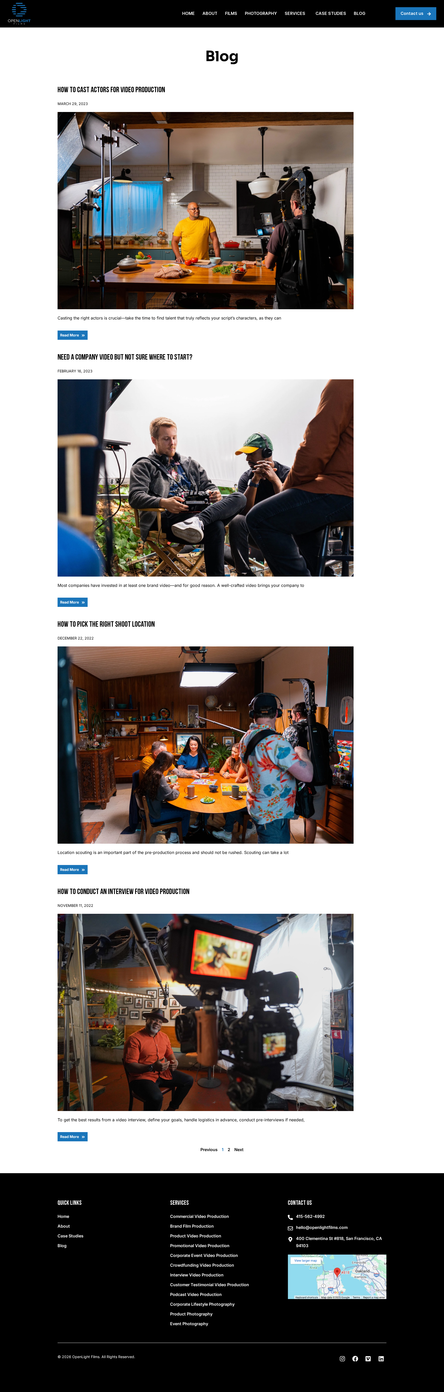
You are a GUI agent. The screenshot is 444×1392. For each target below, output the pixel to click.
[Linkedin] (381, 1358)
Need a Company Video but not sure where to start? (125, 358)
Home (188, 13)
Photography (261, 13)
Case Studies (331, 13)
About (209, 13)
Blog (359, 13)
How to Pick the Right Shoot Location (106, 625)
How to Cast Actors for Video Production (111, 90)
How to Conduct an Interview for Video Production (123, 892)
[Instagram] (342, 1358)
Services (295, 13)
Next (239, 1149)
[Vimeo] (368, 1358)
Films (231, 13)
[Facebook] (355, 1358)
